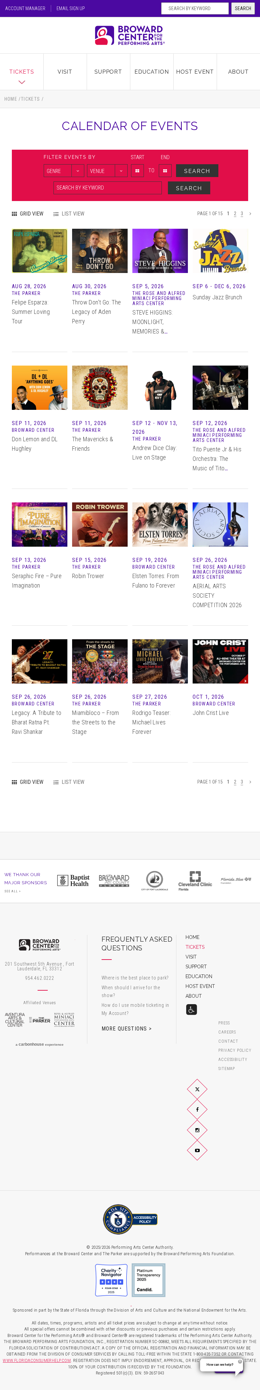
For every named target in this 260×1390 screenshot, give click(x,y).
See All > (12, 891)
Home (11, 99)
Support (108, 72)
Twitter (205, 1095)
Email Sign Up (71, 8)
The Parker (39, 1020)
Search (243, 8)
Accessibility (232, 1060)
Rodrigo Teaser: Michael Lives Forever (151, 722)
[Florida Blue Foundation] (236, 881)
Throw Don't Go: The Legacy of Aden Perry (96, 312)
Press (224, 1023)
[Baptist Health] (73, 881)
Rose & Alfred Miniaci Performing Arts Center (64, 1020)
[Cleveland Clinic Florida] (195, 881)
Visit (65, 72)
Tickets (21, 72)
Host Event (195, 72)
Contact (228, 1041)
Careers (227, 1032)
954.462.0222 (39, 978)
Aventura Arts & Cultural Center (14, 1020)
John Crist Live (211, 712)
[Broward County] (114, 881)
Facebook (205, 1115)
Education (151, 72)
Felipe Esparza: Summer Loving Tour (31, 312)
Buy (40, 259)
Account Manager (25, 8)
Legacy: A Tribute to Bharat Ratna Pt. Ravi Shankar (36, 722)
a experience (40, 1044)
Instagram (205, 1135)
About (238, 72)
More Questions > (127, 1028)
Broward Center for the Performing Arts (130, 35)
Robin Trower (88, 575)
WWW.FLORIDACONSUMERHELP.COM (37, 1360)
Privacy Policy (234, 1050)
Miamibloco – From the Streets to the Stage (95, 722)
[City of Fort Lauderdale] (154, 881)
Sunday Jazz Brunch (217, 297)
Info (39, 242)
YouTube (205, 1155)
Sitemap (226, 1069)
